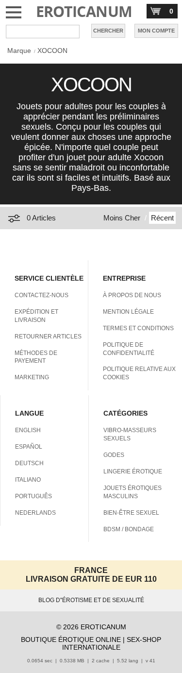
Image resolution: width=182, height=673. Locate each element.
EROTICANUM (84, 11)
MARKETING (32, 377)
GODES (113, 455)
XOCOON (52, 50)
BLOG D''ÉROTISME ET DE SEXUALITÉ (91, 600)
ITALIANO (28, 479)
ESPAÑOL (28, 446)
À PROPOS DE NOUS (132, 295)
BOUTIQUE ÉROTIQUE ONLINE (71, 639)
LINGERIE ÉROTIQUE (132, 471)
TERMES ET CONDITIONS (138, 328)
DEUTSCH (29, 463)
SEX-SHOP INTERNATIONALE (112, 643)
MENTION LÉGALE (128, 311)
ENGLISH (28, 430)
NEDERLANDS (35, 512)
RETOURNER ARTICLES (48, 336)
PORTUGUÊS (33, 496)
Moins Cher (121, 218)
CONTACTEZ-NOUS (41, 295)
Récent (162, 218)
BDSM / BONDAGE (128, 529)
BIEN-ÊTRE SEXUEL (131, 512)
